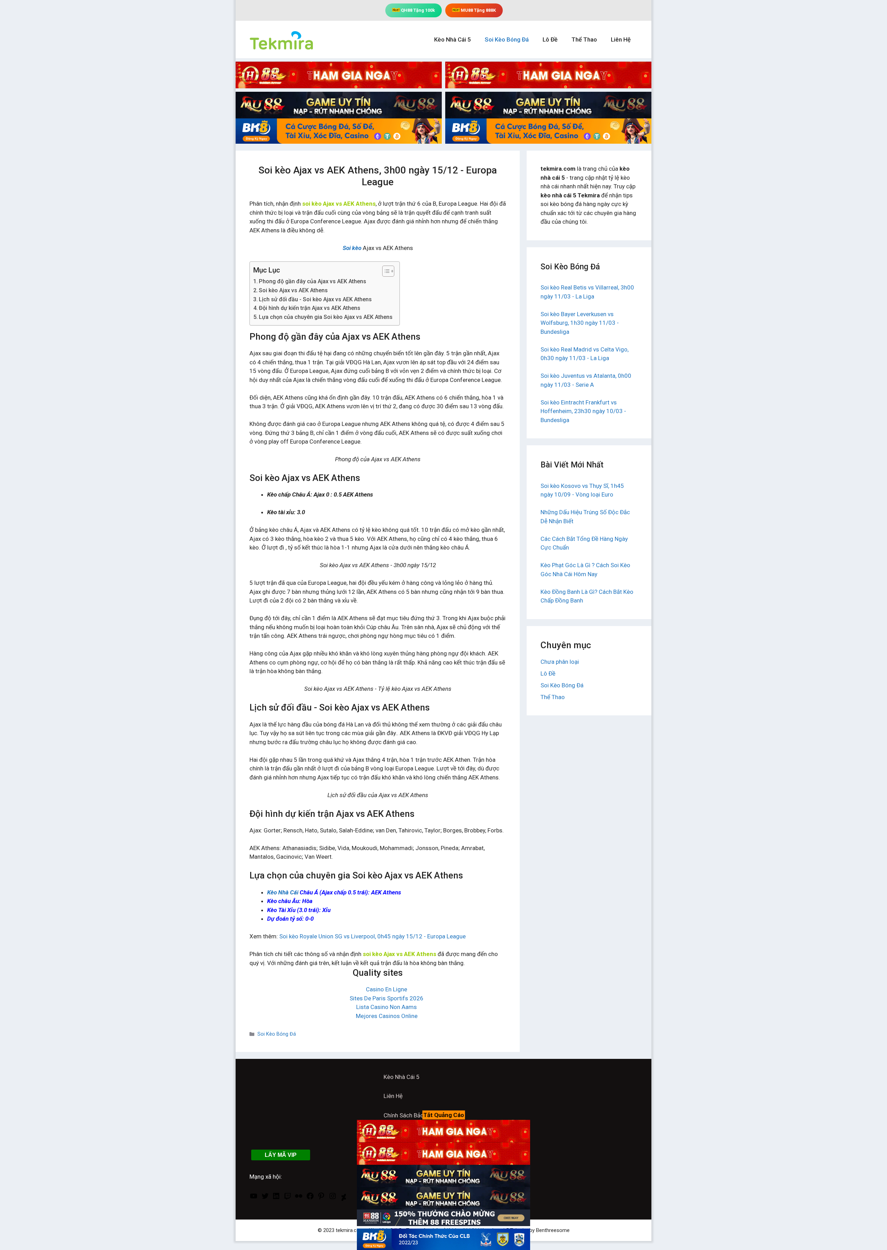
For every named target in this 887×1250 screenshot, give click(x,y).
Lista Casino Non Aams (386, 1006)
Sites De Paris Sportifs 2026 (386, 998)
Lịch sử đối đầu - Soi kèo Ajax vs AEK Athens (315, 299)
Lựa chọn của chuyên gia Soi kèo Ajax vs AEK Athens (326, 317)
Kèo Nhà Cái (282, 892)
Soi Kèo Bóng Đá (507, 39)
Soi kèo (352, 247)
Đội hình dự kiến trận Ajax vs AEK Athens (309, 308)
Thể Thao (584, 39)
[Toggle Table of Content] (385, 271)
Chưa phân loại (560, 661)
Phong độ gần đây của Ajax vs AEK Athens (312, 281)
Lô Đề (550, 39)
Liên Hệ (621, 39)
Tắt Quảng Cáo (443, 1114)
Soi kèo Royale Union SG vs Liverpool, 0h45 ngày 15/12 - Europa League (372, 936)
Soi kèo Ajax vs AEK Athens (293, 290)
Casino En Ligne (386, 989)
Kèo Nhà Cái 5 (452, 39)
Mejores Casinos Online (387, 1015)
